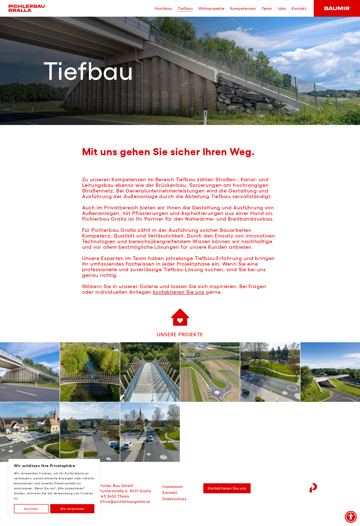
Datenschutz (174, 499)
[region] (54, 488)
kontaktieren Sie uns (178, 292)
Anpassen (31, 508)
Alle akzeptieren (72, 508)
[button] (30, 372)
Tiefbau (185, 8)
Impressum (172, 487)
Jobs (282, 8)
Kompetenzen (243, 8)
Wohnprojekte (211, 8)
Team (267, 8)
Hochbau (163, 8)
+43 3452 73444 (114, 496)
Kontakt (299, 8)
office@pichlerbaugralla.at (124, 502)
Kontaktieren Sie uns (227, 488)
